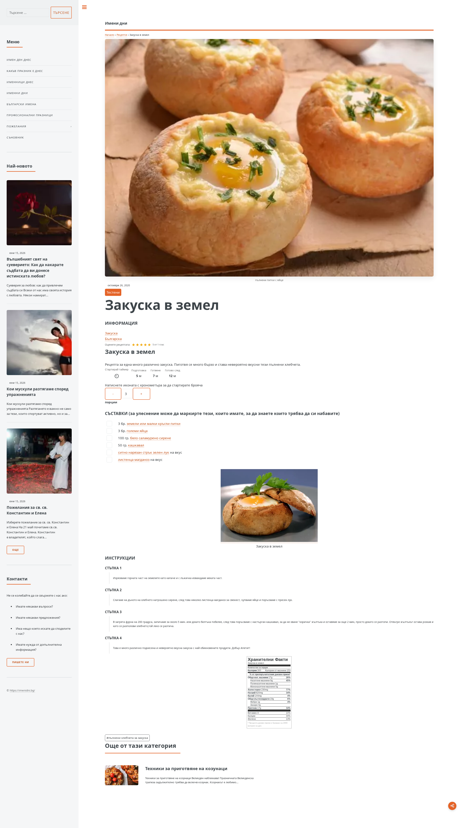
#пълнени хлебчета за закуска (127, 738)
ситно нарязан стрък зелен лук (143, 452)
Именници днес (20, 82)
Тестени (113, 292)
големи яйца (137, 430)
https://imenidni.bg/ (22, 690)
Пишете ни (20, 662)
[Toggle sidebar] (84, 7)
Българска (113, 338)
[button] (133, 344)
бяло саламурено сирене (150, 438)
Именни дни (17, 93)
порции (111, 402)
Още (15, 549)
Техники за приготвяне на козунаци (186, 768)
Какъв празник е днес (25, 71)
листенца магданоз (134, 459)
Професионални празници (30, 115)
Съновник (15, 137)
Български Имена (21, 104)
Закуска (111, 333)
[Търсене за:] (28, 12)
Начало (109, 35)
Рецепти (122, 35)
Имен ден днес (19, 59)
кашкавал (136, 445)
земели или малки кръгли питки (153, 423)
